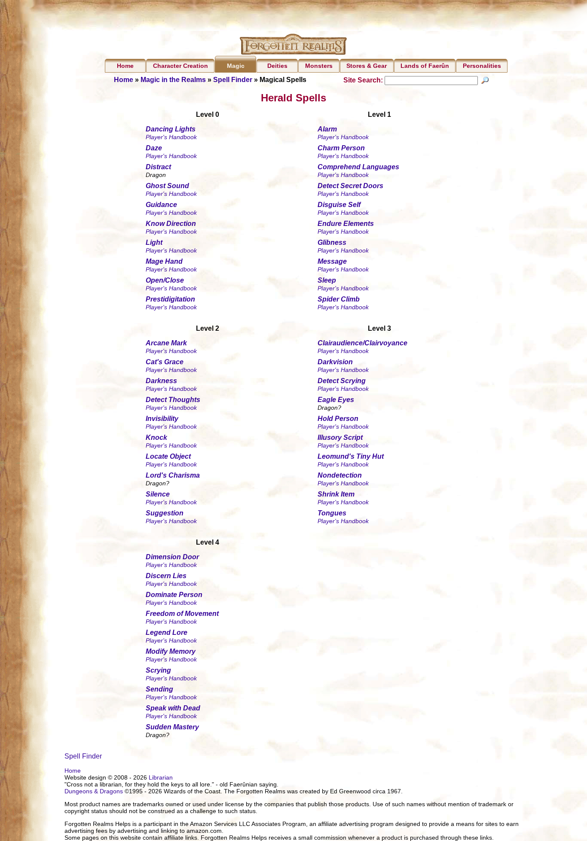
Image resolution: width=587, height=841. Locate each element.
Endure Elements (346, 223)
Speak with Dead (173, 708)
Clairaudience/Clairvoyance (362, 343)
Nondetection (340, 475)
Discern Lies (166, 575)
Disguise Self (339, 204)
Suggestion (164, 513)
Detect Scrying (342, 380)
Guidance (161, 204)
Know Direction (171, 223)
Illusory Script (340, 437)
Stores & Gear (366, 65)
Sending (159, 689)
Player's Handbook (171, 137)
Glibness (332, 242)
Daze (154, 148)
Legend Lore (166, 632)
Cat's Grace (164, 362)
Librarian (161, 777)
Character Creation (180, 65)
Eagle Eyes (336, 399)
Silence (158, 494)
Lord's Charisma (173, 475)
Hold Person (338, 418)
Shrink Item (336, 494)
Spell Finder (232, 79)
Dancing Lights (171, 129)
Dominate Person (174, 594)
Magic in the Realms (173, 79)
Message (332, 261)
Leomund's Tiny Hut (351, 456)
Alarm (327, 129)
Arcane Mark (166, 343)
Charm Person (341, 148)
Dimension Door (172, 557)
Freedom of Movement (182, 613)
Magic (236, 65)
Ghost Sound (167, 185)
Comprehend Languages (358, 167)
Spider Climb (339, 299)
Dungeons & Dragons (93, 791)
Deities (277, 65)
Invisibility (162, 418)
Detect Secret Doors (350, 185)
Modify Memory (171, 651)
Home (125, 65)
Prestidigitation (170, 299)
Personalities (482, 65)
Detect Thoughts (173, 399)
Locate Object (168, 456)
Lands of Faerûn (425, 65)
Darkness (161, 380)
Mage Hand (164, 261)
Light (154, 242)
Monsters (319, 65)
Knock (156, 437)
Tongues (332, 513)
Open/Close (165, 280)
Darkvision (335, 362)
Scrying (158, 670)
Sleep (327, 280)
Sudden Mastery (172, 727)
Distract (158, 167)
